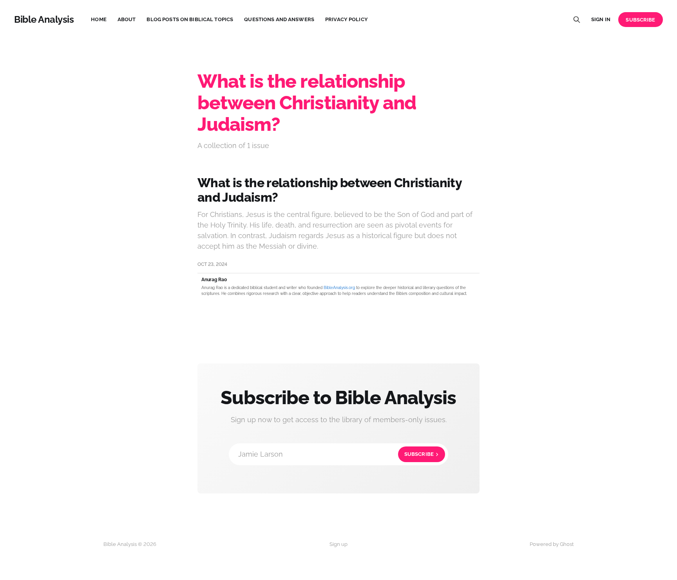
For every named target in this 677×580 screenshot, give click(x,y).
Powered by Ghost (552, 544)
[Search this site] (577, 19)
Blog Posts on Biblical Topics (190, 19)
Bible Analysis (44, 19)
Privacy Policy (346, 19)
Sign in (600, 19)
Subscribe (640, 20)
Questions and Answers (279, 19)
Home (99, 19)
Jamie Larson (336, 454)
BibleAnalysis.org (339, 287)
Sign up (338, 544)
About (127, 19)
